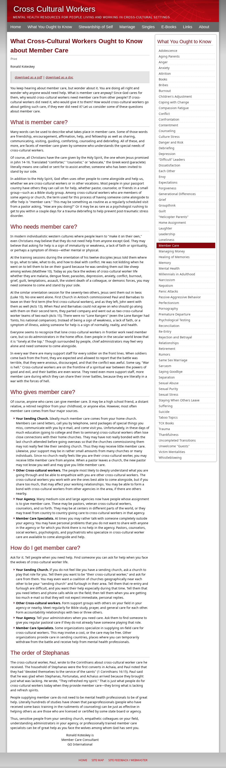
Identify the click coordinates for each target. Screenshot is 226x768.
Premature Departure (174, 314)
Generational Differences (177, 194)
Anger (163, 62)
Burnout (165, 91)
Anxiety (164, 68)
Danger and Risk (171, 142)
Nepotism (166, 285)
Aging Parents (169, 56)
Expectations (168, 182)
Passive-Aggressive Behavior (180, 297)
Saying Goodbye (171, 371)
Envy (162, 177)
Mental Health (169, 268)
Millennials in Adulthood (177, 274)
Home (15, 27)
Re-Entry (165, 331)
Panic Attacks (168, 291)
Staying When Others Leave (179, 400)
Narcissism (167, 280)
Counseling (167, 131)
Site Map (98, 760)
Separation (167, 377)
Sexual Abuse (169, 383)
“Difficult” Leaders (172, 159)
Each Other (167, 171)
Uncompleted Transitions (177, 440)
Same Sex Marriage (173, 360)
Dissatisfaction (169, 165)
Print (14, 59)
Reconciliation (169, 326)
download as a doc (59, 77)
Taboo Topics (168, 417)
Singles (148, 27)
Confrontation (169, 119)
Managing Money (172, 251)
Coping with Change (174, 102)
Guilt (162, 211)
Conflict (164, 114)
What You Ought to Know (50, 27)
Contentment (168, 125)
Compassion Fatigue (174, 108)
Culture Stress (169, 136)
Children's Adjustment (175, 96)
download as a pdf (28, 77)
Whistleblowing (170, 457)
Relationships (169, 343)
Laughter (165, 228)
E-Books (168, 27)
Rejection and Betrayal (175, 337)
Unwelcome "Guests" (174, 446)
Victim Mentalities (172, 452)
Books (163, 79)
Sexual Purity (168, 389)
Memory (165, 263)
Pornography (168, 308)
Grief (162, 200)
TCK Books (166, 423)
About (204, 27)
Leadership (167, 234)
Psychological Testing (174, 320)
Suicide (164, 412)
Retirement (167, 349)
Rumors (164, 354)
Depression (167, 154)
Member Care (169, 245)
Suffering (166, 406)
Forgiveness (167, 188)
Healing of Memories (174, 257)
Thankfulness (169, 434)
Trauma (164, 429)
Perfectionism (169, 303)
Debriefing (166, 148)
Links (187, 27)
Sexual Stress (168, 394)
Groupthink (167, 205)
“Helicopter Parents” (173, 217)
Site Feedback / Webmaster (127, 760)
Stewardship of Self (96, 27)
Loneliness (166, 240)
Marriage (127, 27)
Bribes (163, 85)
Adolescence (168, 50)
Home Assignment (172, 222)
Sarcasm (165, 366)
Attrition (165, 73)
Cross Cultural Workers (54, 8)
